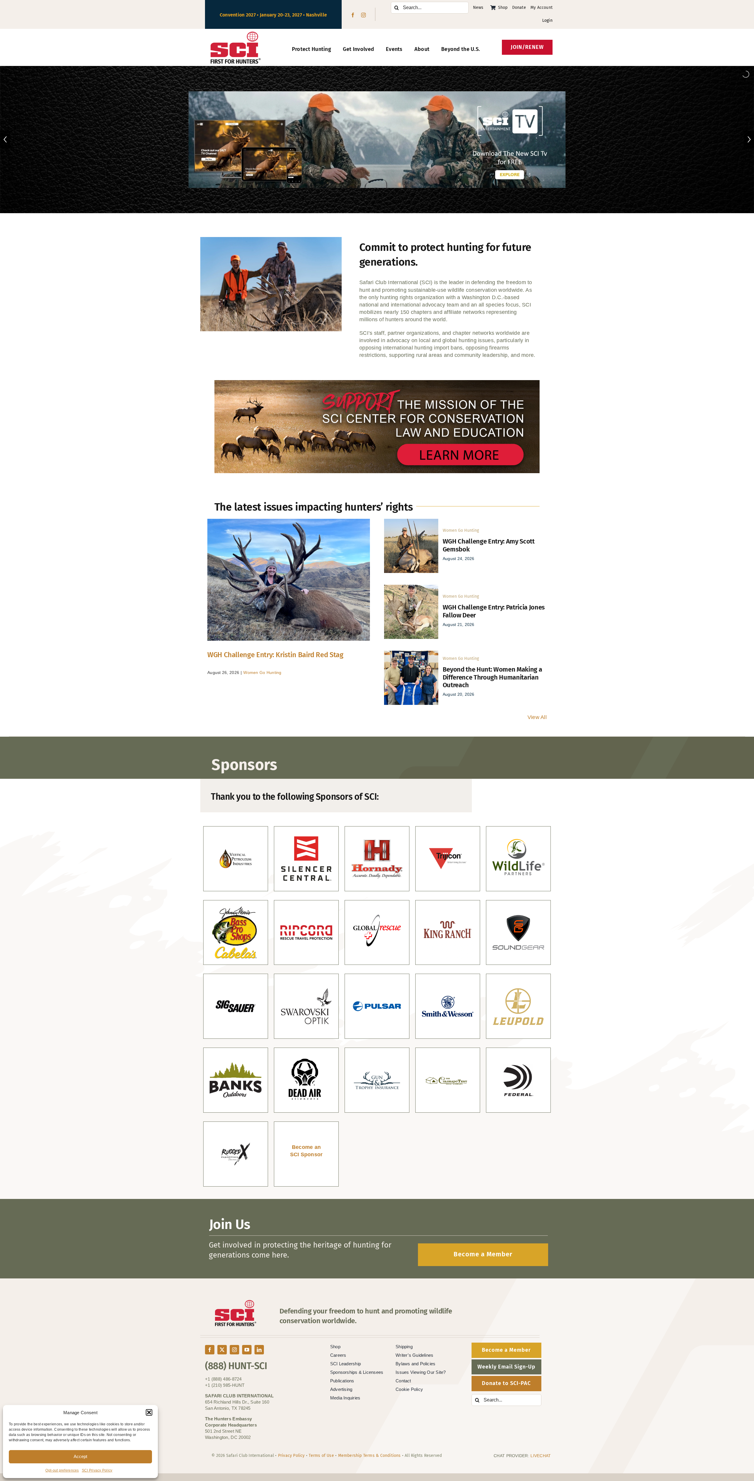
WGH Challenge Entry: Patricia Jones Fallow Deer (494, 611)
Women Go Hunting (262, 672)
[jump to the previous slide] (5, 139)
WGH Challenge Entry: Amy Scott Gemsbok (489, 545)
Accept (80, 1456)
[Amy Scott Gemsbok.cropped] (411, 521)
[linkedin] (259, 1349)
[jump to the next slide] (749, 139)
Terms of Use (321, 1455)
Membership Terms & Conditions (369, 1455)
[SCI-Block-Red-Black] (236, 34)
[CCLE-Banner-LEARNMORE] (377, 383)
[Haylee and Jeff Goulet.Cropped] (411, 653)
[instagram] (363, 15)
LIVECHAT (540, 1455)
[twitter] (222, 1349)
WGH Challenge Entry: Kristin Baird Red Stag (275, 655)
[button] (149, 1412)
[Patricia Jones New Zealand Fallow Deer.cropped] (411, 587)
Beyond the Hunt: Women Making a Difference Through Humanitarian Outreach (492, 677)
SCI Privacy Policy (97, 1470)
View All (537, 717)
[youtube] (247, 1349)
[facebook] (352, 15)
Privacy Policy (291, 1455)
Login (547, 20)
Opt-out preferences (62, 1470)
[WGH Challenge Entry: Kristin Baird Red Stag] (288, 580)
